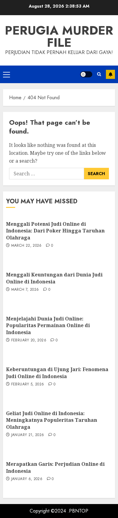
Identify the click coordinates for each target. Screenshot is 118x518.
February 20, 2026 (28, 340)
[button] (6, 74)
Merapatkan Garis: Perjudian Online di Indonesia (55, 467)
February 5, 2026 (27, 384)
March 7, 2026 (25, 289)
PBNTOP (78, 510)
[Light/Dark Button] (86, 74)
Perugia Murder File (59, 36)
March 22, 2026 (26, 245)
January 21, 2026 (27, 435)
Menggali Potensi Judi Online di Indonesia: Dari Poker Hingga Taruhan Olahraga (55, 231)
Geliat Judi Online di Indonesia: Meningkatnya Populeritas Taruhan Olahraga (51, 420)
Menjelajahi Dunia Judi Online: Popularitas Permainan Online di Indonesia (48, 325)
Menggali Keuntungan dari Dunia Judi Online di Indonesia (54, 278)
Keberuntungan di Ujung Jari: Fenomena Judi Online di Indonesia (57, 372)
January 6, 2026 (26, 479)
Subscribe (110, 74)
